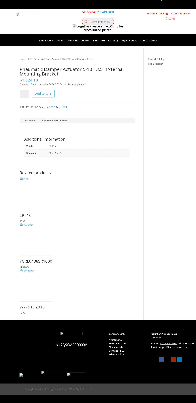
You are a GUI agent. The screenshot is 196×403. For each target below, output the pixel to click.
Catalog (113, 40)
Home (22, 59)
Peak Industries (117, 343)
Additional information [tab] (54, 120)
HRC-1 (64, 107)
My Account (128, 40)
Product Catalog (157, 13)
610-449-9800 (105, 12)
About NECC (115, 339)
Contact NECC (149, 40)
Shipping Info (116, 347)
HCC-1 (29, 59)
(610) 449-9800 (168, 343)
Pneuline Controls (79, 40)
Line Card (99, 40)
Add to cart (43, 93)
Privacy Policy (116, 354)
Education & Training (51, 40)
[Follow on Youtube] (173, 359)
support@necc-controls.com (173, 347)
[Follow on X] (167, 359)
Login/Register (180, 13)
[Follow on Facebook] (161, 359)
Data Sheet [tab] (29, 120)
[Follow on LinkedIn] (179, 359)
